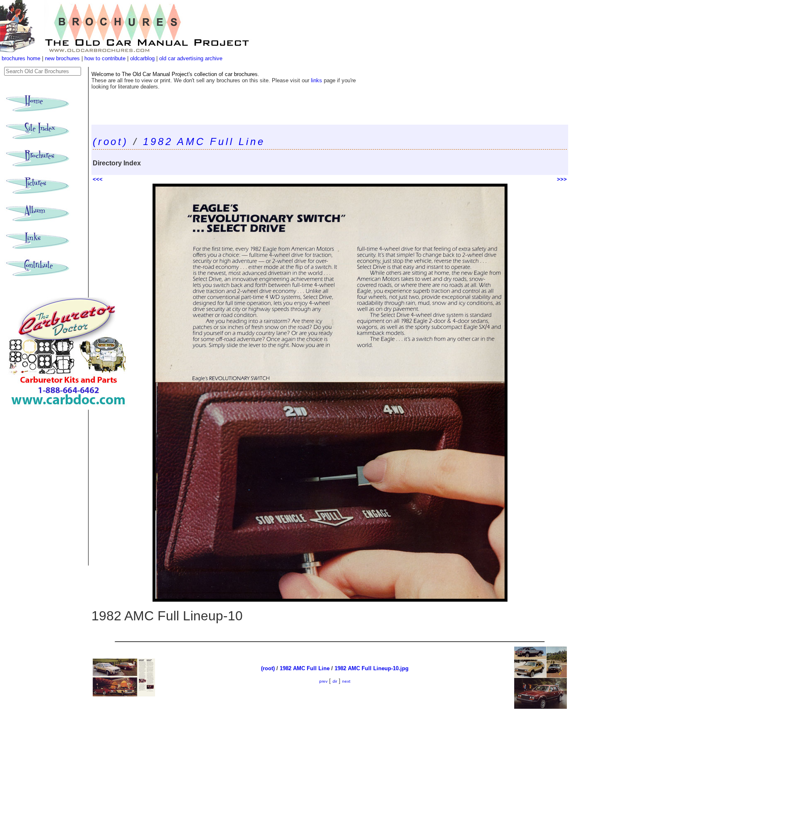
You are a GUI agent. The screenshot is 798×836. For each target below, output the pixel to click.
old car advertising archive (190, 58)
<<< (98, 179)
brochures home (21, 58)
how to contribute (105, 58)
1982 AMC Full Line (204, 141)
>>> (562, 179)
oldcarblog (142, 58)
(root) (110, 141)
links (316, 80)
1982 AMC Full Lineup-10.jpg (372, 668)
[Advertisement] (329, 772)
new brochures (62, 58)
